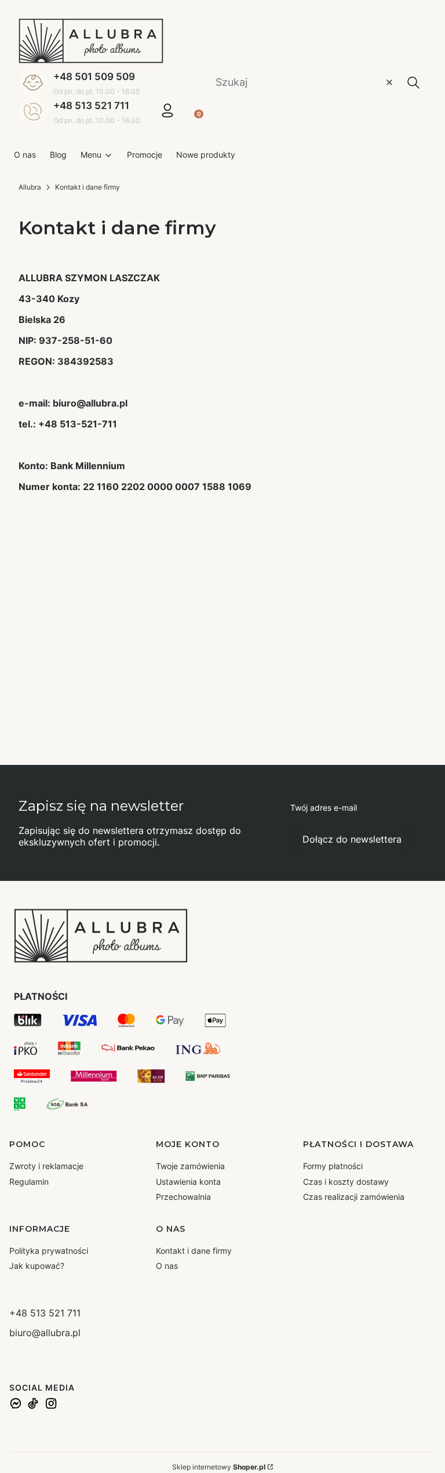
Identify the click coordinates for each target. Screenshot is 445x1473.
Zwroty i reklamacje (46, 1166)
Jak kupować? (36, 1266)
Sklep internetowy (218, 1467)
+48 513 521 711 (91, 105)
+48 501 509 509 (94, 76)
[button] (413, 82)
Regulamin (29, 1182)
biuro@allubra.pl (45, 1332)
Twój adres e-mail (323, 807)
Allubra (30, 187)
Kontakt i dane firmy (194, 1251)
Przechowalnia (183, 1197)
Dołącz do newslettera (352, 839)
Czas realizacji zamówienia (353, 1197)
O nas (167, 1266)
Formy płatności (333, 1166)
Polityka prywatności (48, 1251)
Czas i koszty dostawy (346, 1182)
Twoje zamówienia (190, 1166)
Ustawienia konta (188, 1182)
